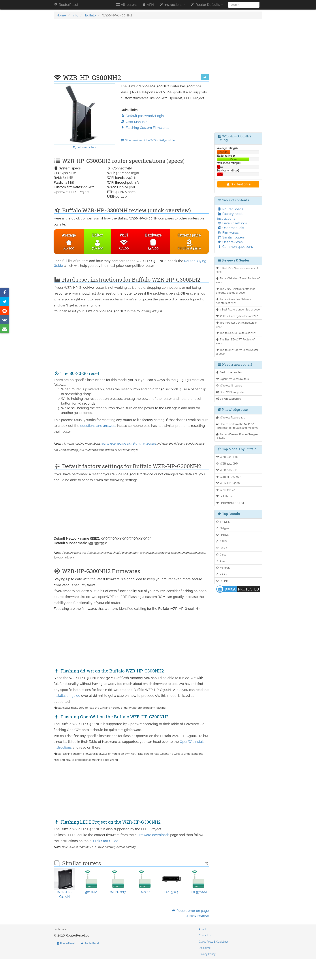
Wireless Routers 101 (232, 417)
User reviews (232, 242)
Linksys (224, 534)
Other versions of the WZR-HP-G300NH (148, 140)
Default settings (234, 223)
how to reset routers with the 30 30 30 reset (128, 443)
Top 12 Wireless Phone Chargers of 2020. (237, 436)
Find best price (240, 184)
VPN (150, 5)
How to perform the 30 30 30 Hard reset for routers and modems (237, 425)
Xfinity (223, 574)
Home (61, 15)
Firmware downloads (153, 835)
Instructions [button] (173, 5)
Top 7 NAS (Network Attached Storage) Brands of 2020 (236, 290)
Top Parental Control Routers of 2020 (237, 324)
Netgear (224, 528)
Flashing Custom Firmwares (147, 128)
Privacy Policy (207, 954)
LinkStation (226, 496)
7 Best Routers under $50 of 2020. (239, 309)
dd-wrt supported (230, 398)
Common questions (237, 247)
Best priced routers (231, 372)
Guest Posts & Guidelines (214, 941)
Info (75, 15)
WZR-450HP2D (228, 456)
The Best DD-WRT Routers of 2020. (235, 341)
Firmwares (230, 232)
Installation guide (67, 696)
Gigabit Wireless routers (234, 378)
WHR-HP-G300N (229, 483)
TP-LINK (224, 521)
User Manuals (136, 122)
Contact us (205, 935)
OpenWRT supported (232, 392)
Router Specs (232, 209)
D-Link (223, 580)
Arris (222, 561)
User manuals (232, 228)
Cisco (222, 554)
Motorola (224, 567)
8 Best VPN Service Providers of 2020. (237, 270)
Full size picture (86, 147)
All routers (128, 5)
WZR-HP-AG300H (230, 476)
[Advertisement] (131, 48)
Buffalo (90, 15)
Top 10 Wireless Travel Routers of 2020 (238, 280)
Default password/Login (144, 116)
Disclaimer (205, 947)
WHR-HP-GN (227, 489)
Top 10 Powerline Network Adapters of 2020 (233, 301)
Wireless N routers (230, 385)
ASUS (223, 541)
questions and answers (98, 426)
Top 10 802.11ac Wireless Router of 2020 (237, 351)
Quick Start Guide (104, 841)
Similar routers (233, 237)
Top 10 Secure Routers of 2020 (237, 332)
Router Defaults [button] (208, 5)
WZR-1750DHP (228, 463)
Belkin (223, 547)
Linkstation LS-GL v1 (231, 502)
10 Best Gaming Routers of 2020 (238, 316)
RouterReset (68, 5)
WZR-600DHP (228, 470)
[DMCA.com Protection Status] (238, 589)
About (202, 929)
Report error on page (192, 913)
